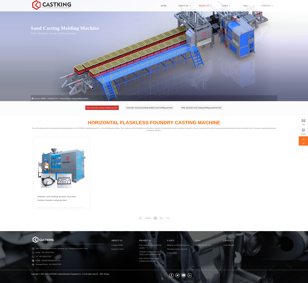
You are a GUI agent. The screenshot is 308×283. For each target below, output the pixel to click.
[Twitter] (177, 275)
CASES (225, 6)
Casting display (172, 253)
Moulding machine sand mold (177, 249)
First (140, 218)
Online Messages (228, 245)
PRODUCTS (204, 6)
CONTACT (266, 6)
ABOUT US (183, 6)
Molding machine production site (178, 245)
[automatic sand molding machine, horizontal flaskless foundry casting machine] (62, 165)
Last (168, 218)
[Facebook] (171, 275)
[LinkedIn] (190, 275)
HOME (164, 6)
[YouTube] (184, 275)
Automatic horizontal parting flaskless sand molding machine (149, 108)
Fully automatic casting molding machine (74, 98)
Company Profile (117, 245)
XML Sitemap (104, 274)
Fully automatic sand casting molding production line (201, 108)
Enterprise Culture (117, 249)
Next (161, 218)
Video (245, 6)
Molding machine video (203, 245)
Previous (148, 218)
